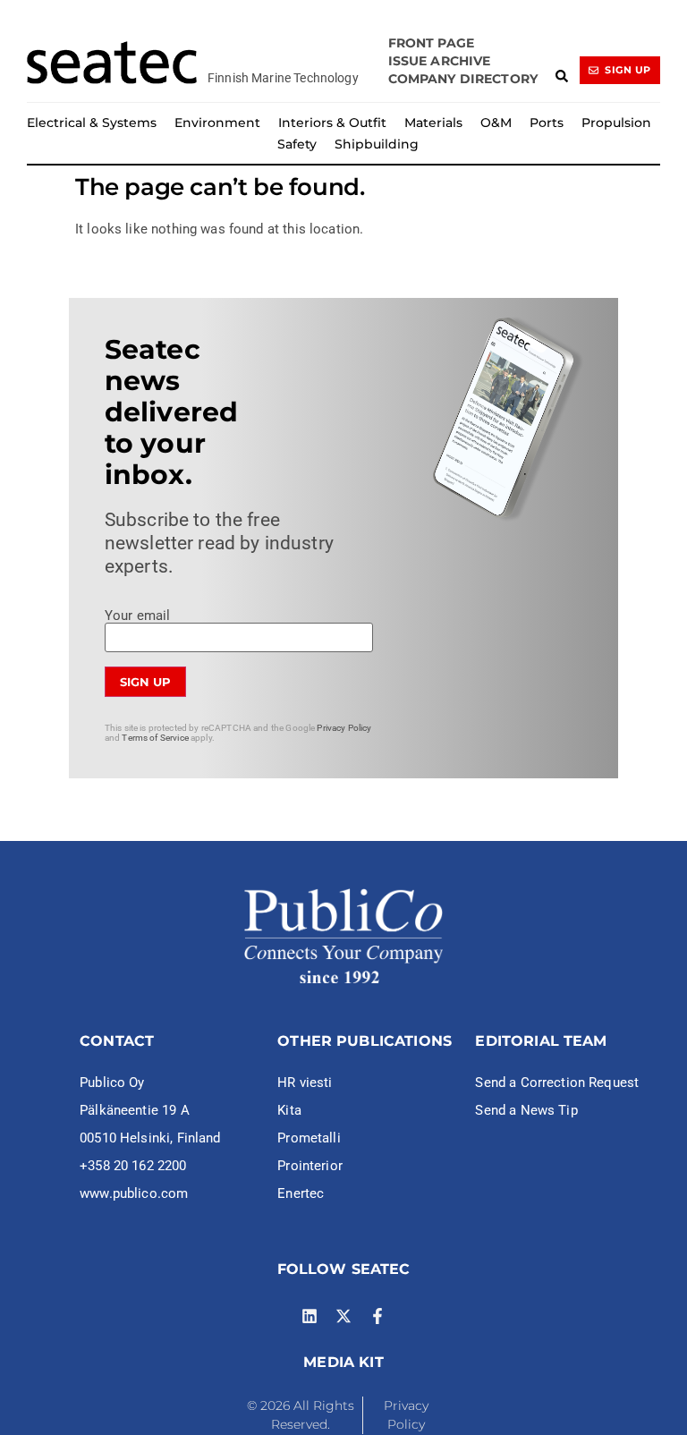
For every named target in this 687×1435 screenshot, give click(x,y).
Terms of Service (155, 738)
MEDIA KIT (343, 1362)
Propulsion (616, 123)
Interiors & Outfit (332, 123)
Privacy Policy (344, 728)
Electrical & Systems (92, 123)
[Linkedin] (309, 1316)
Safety (297, 144)
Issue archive (439, 61)
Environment (217, 123)
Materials (433, 123)
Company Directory (463, 79)
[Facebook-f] (377, 1316)
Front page (431, 43)
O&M (496, 123)
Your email (138, 616)
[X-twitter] (343, 1316)
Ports (547, 123)
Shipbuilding (377, 144)
